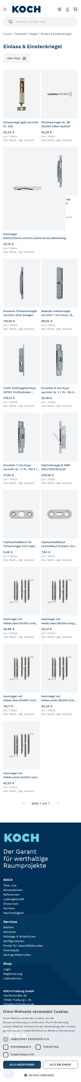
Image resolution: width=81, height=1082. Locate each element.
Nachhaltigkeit (13, 913)
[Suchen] (10, 22)
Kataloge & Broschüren (19, 936)
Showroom (10, 903)
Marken (8, 927)
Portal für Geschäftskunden (23, 945)
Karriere (9, 908)
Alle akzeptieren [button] (22, 1064)
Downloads (11, 950)
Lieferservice (12, 978)
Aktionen (9, 932)
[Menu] (5, 9)
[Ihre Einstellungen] (60, 9)
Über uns (9, 885)
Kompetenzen (13, 890)
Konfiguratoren (13, 941)
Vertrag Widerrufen (17, 954)
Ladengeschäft (13, 899)
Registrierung (12, 973)
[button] (40, 1075)
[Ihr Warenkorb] (75, 9)
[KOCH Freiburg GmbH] (26, 9)
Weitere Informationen (61, 1030)
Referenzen (11, 894)
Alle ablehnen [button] (60, 1064)
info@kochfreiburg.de (18, 1004)
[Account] (67, 9)
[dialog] (40, 1043)
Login (7, 969)
